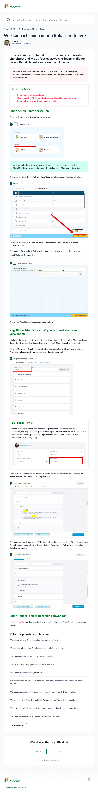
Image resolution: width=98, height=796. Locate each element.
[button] (91, 5)
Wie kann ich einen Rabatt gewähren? (26, 672)
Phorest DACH (10, 29)
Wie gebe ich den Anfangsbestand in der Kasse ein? (32, 664)
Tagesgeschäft (28, 29)
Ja (40, 751)
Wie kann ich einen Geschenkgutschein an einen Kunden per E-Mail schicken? (43, 692)
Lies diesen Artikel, (18, 622)
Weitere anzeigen (18, 726)
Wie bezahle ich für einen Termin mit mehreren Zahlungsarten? (37, 648)
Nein (60, 751)
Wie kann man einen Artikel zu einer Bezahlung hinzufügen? (35, 716)
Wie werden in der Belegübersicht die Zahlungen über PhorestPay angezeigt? (43, 700)
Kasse (42, 29)
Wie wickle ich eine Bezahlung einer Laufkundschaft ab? (34, 640)
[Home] (12, 6)
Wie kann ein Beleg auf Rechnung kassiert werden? (31, 656)
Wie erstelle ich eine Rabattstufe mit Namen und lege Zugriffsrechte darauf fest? (45, 708)
